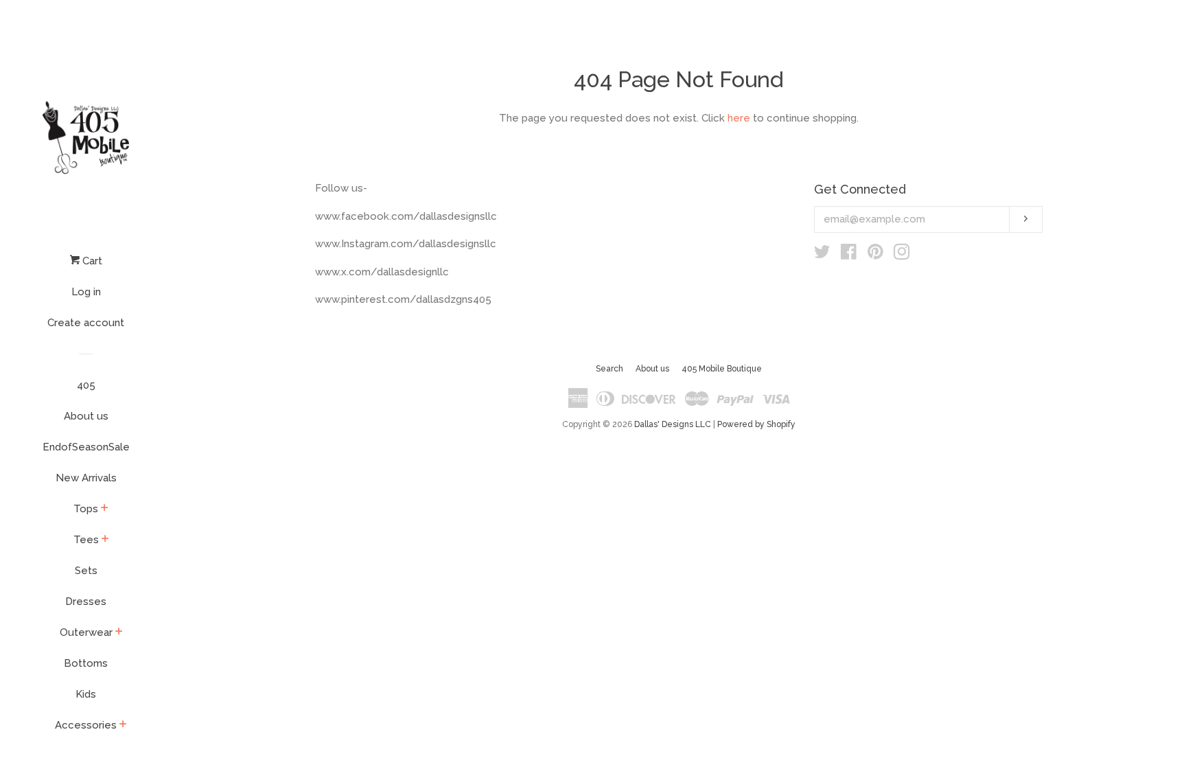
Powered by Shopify (756, 424)
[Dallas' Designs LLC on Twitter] (822, 255)
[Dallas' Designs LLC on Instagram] (902, 255)
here (739, 118)
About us (86, 416)
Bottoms (86, 663)
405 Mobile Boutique (722, 369)
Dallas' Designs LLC (672, 424)
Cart (91, 261)
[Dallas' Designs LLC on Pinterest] (875, 255)
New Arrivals (86, 478)
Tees (86, 540)
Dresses (85, 601)
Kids (85, 694)
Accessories (86, 725)
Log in (86, 292)
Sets (86, 570)
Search (609, 369)
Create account (85, 323)
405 (86, 385)
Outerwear (86, 632)
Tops (85, 509)
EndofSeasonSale (86, 447)
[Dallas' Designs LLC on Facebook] (848, 255)
